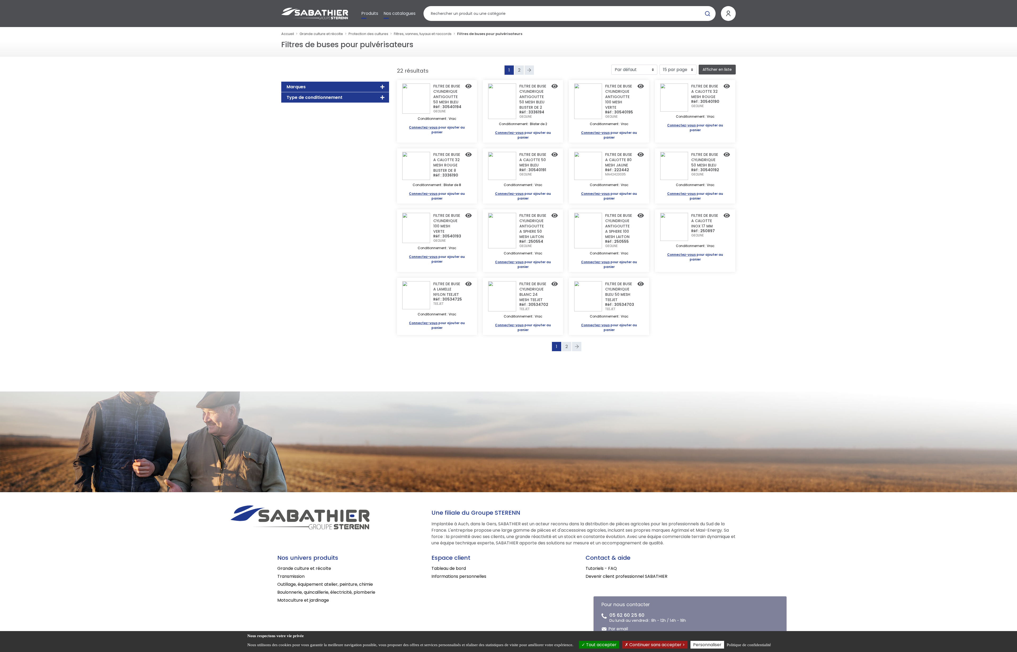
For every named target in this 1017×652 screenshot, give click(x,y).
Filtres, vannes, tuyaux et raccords (423, 33)
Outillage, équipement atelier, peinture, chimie (325, 584)
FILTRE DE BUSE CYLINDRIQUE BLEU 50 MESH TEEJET (618, 291)
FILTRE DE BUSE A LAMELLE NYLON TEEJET (446, 289)
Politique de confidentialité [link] (749, 645)
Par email (618, 629)
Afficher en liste (717, 69)
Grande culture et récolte (321, 33)
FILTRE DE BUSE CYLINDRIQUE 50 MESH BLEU (704, 160)
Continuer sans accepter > (656, 645)
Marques (296, 87)
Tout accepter (601, 645)
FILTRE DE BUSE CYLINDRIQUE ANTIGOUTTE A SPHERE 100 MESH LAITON (618, 226)
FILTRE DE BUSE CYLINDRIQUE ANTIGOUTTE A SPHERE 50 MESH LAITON (532, 226)
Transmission (291, 576)
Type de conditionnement (314, 97)
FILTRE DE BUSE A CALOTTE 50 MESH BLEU (532, 160)
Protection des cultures (368, 33)
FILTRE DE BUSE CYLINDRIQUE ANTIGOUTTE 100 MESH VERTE (618, 96)
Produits (369, 13)
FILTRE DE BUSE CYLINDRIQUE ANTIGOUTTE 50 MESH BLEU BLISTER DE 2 (532, 96)
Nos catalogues (399, 13)
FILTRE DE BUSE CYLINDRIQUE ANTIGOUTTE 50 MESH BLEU (446, 94)
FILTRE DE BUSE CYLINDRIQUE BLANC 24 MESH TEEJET (532, 291)
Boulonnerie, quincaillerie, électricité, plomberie (326, 592)
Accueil (287, 33)
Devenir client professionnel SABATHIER (626, 576)
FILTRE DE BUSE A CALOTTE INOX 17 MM (704, 221)
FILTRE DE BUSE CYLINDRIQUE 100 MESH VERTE (446, 223)
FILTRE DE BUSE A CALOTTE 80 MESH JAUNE (618, 160)
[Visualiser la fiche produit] (468, 86)
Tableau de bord (448, 568)
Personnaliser (707, 645)
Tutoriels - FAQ (601, 568)
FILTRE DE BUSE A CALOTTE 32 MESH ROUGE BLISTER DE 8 (446, 162)
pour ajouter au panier (437, 129)
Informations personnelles (458, 576)
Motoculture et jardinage (303, 600)
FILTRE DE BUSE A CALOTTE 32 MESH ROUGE (704, 91)
